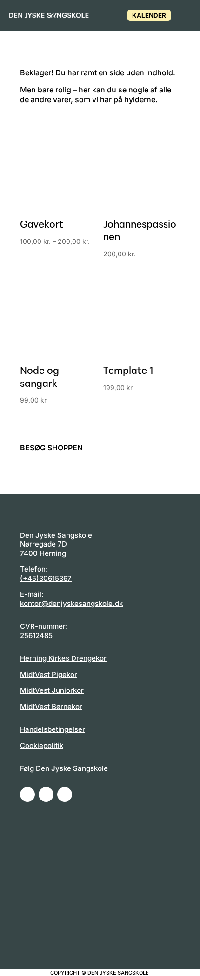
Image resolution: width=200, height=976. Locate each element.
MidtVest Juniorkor (52, 690)
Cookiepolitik (41, 745)
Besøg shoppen (51, 447)
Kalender (149, 15)
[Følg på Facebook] (27, 794)
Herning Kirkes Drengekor (63, 658)
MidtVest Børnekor (51, 706)
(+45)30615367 (46, 578)
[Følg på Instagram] (46, 794)
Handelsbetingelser (52, 729)
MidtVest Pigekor (48, 674)
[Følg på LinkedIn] (64, 794)
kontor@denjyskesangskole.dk (71, 603)
